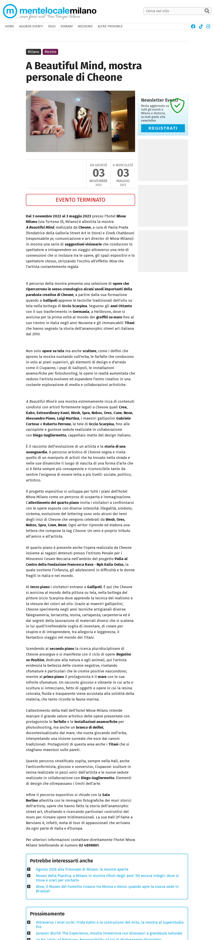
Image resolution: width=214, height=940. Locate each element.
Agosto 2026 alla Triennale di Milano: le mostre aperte (82, 869)
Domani (67, 26)
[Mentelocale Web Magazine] (41, 11)
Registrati (163, 128)
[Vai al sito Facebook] (193, 26)
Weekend (85, 26)
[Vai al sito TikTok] (201, 26)
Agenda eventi (31, 26)
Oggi (52, 26)
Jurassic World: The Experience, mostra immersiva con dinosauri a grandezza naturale (109, 933)
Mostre (50, 52)
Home (9, 26)
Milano (33, 52)
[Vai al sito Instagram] (208, 26)
